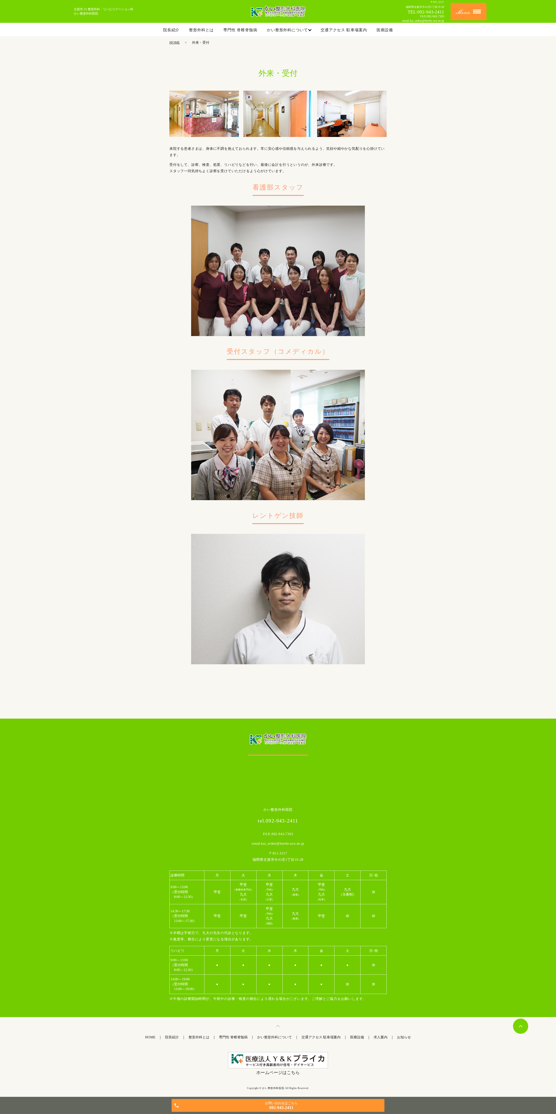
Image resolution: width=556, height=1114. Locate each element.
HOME (174, 42)
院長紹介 (171, 30)
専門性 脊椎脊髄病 (240, 30)
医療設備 (385, 30)
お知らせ (404, 1037)
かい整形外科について (287, 30)
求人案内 (380, 1037)
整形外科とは (201, 30)
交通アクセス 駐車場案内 (344, 30)
